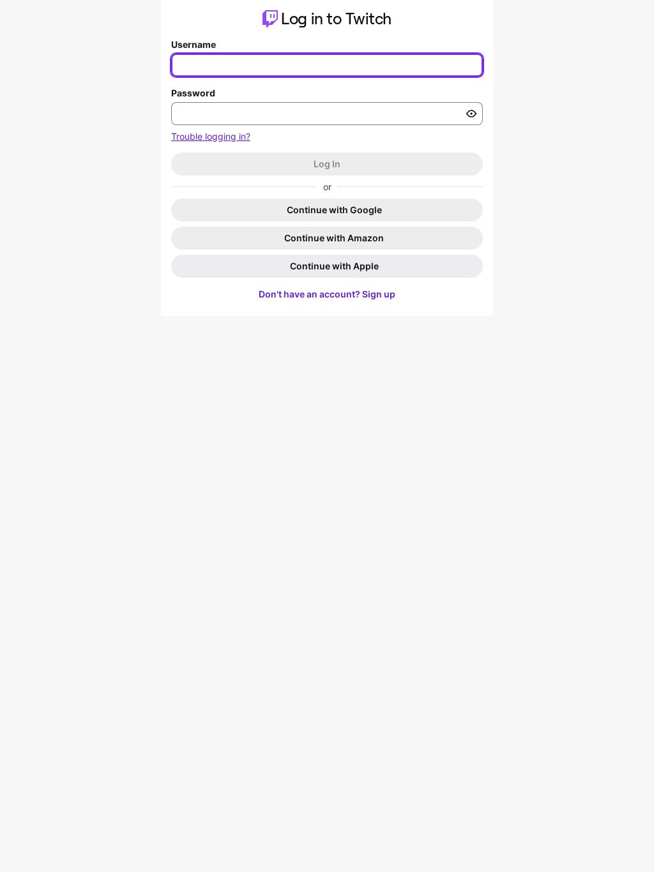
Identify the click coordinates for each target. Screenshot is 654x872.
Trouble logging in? (210, 136)
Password (193, 92)
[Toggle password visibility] (471, 113)
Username (193, 44)
